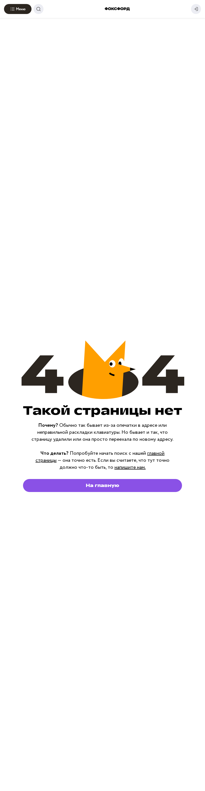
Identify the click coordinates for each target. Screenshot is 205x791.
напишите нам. (130, 467)
